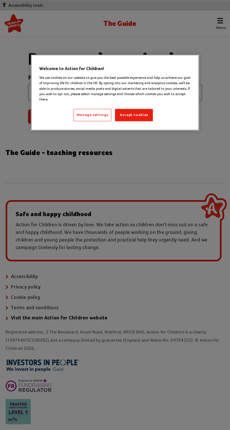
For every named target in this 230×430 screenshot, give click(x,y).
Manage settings (93, 115)
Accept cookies (134, 115)
